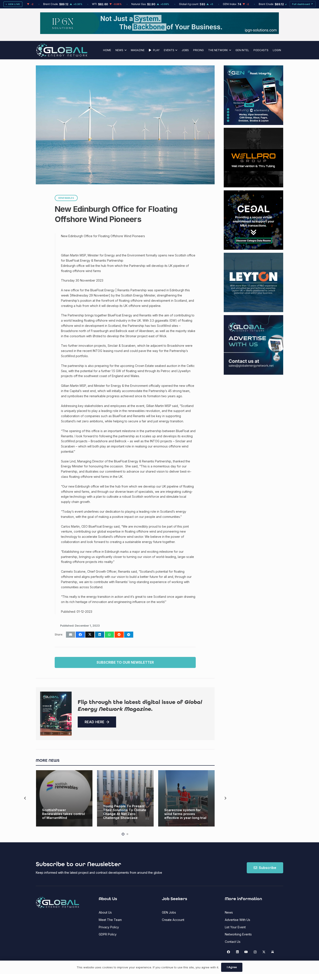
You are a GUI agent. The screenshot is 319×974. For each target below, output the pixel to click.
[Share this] (80, 635)
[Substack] (272, 952)
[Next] (225, 798)
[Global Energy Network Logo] (62, 50)
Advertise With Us (237, 920)
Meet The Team (110, 920)
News (229, 912)
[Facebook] (228, 952)
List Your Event (235, 927)
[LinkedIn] (237, 952)
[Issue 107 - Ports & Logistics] (56, 714)
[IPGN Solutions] (159, 33)
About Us (105, 912)
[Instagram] (255, 952)
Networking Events (238, 934)
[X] (264, 952)
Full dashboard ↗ (302, 4)
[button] (125, 50)
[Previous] (25, 798)
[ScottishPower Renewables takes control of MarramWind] (64, 798)
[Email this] (70, 635)
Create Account (173, 920)
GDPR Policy (108, 934)
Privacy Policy (109, 927)
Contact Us (232, 941)
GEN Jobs (169, 912)
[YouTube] (246, 952)
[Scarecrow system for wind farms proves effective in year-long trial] (186, 798)
